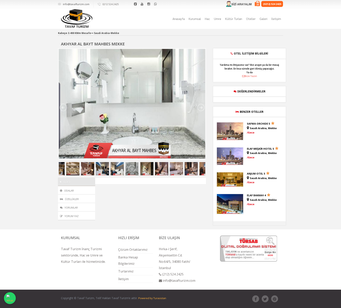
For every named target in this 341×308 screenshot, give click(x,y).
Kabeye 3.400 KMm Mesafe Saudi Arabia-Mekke (88, 33)
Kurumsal (195, 19)
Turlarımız (126, 271)
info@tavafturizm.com (76, 4)
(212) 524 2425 (172, 274)
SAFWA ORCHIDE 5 (259, 123)
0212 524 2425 (110, 4)
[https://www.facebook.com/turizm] (255, 298)
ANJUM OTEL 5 (256, 173)
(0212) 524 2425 (272, 4)
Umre (217, 19)
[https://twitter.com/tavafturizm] (265, 298)
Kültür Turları (233, 19)
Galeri (263, 19)
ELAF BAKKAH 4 (256, 195)
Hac (207, 19)
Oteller (251, 19)
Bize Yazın (251, 76)
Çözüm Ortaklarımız (133, 249)
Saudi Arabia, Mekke (263, 128)
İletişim (276, 19)
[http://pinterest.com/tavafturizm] (274, 298)
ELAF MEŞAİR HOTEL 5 (260, 148)
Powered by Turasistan (152, 298)
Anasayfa (178, 19)
